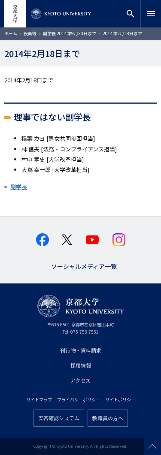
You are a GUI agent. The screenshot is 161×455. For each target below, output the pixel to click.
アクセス (80, 380)
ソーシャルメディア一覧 (84, 265)
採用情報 (80, 365)
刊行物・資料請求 (80, 350)
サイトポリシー (120, 399)
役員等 (30, 33)
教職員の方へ (107, 418)
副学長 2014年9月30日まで (69, 33)
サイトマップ (39, 399)
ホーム (10, 33)
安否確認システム (58, 418)
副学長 (18, 187)
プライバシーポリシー (78, 399)
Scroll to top (152, 446)
